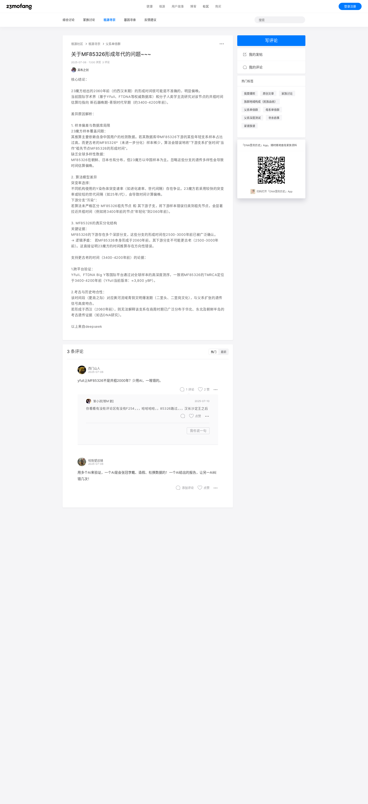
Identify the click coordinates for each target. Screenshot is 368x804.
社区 (206, 6)
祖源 (162, 6)
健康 (150, 6)
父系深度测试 (252, 117)
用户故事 (178, 6)
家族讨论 (89, 19)
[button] (221, 44)
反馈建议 (150, 19)
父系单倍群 (113, 44)
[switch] (218, 352)
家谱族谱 (249, 125)
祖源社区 (77, 44)
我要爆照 (249, 93)
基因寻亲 (130, 19)
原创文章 (268, 93)
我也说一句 (198, 431)
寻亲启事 (273, 117)
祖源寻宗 (109, 19)
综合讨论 (69, 19)
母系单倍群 (272, 109)
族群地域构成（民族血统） (260, 101)
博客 (193, 6)
